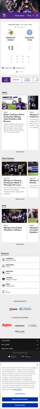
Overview (16, 79)
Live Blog (6, 79)
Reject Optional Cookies (20, 399)
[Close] (37, 365)
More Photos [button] (20, 199)
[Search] (33, 15)
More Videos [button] (20, 152)
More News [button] (20, 244)
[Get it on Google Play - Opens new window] (26, 357)
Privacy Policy (17, 389)
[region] (20, 385)
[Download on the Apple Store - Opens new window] (12, 356)
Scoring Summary (27, 79)
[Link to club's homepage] (4, 14)
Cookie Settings (20, 393)
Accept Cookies (20, 405)
